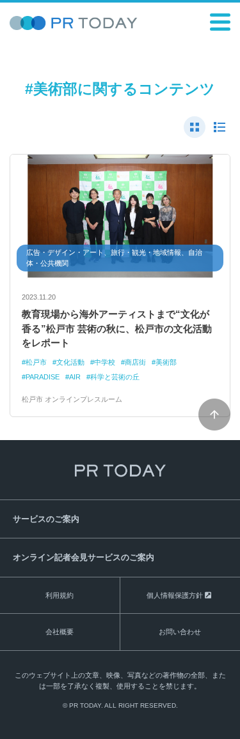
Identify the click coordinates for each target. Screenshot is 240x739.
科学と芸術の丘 (115, 377)
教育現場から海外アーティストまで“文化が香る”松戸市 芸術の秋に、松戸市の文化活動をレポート (117, 328)
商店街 (135, 362)
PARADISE (43, 377)
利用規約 (59, 595)
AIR (75, 377)
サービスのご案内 (46, 519)
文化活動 (70, 362)
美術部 (166, 362)
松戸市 (36, 362)
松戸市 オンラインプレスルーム (72, 399)
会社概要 (59, 632)
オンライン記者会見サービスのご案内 (83, 557)
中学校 (104, 362)
